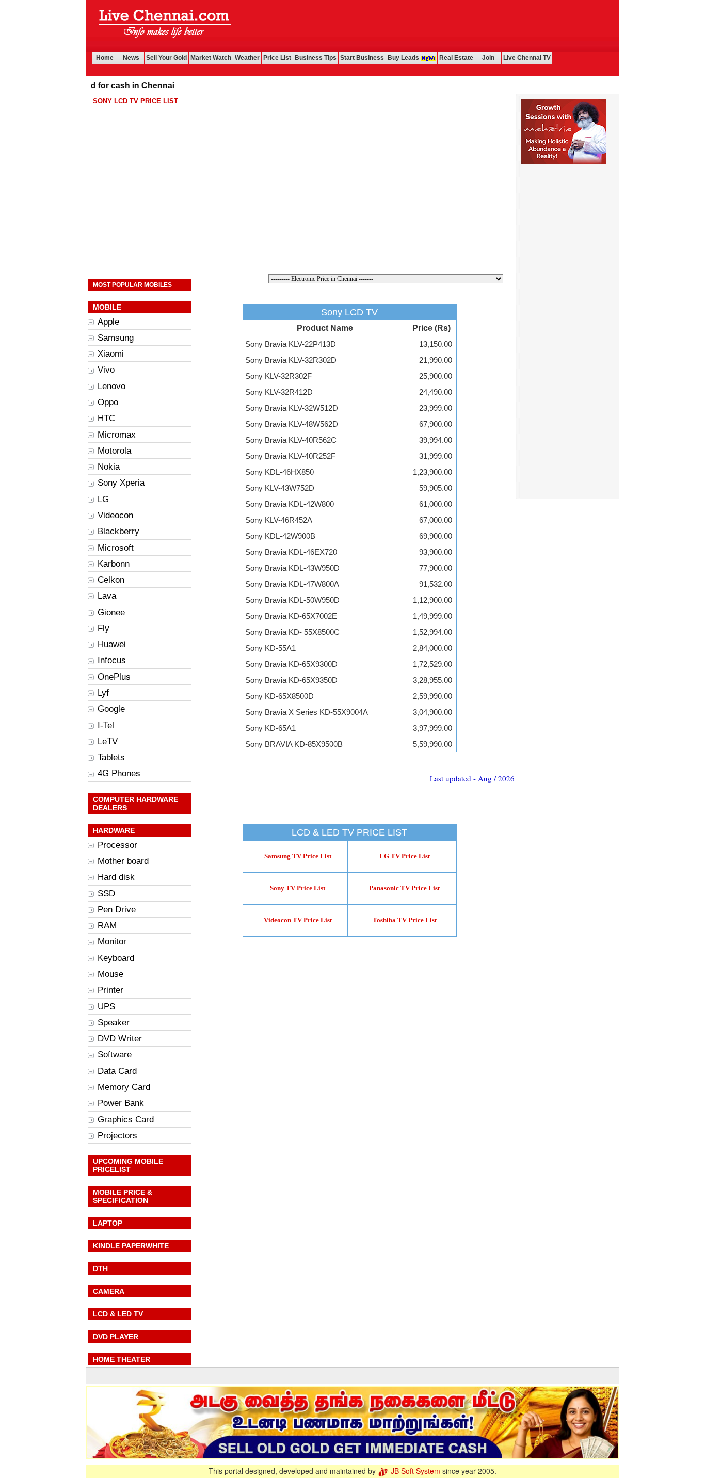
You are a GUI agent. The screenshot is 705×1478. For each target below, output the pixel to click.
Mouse (110, 974)
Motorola (114, 451)
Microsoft (116, 548)
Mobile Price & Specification (122, 1196)
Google (111, 709)
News (131, 57)
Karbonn (114, 564)
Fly (103, 628)
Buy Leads (404, 57)
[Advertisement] (428, 26)
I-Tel (106, 725)
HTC (106, 418)
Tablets (111, 757)
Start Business (362, 57)
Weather (247, 57)
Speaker (114, 1022)
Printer (110, 990)
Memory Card (124, 1087)
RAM (107, 925)
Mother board (123, 861)
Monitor (112, 941)
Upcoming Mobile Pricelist (128, 1165)
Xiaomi (111, 354)
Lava (107, 596)
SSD (106, 893)
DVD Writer (120, 1038)
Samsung (116, 338)
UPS (106, 1006)
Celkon (111, 580)
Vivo (106, 370)
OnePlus (114, 677)
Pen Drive (117, 909)
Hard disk (116, 877)
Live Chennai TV (527, 57)
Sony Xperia (121, 483)
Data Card (117, 1071)
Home (105, 57)
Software (115, 1054)
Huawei (112, 644)
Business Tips (316, 57)
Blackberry (118, 531)
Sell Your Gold (166, 57)
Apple (108, 322)
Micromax (117, 435)
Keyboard (116, 958)
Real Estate (456, 57)
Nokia (109, 467)
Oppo (108, 402)
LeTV (108, 741)
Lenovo (111, 386)
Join (488, 57)
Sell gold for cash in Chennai (97, 85)
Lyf (103, 693)
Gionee (111, 612)
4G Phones (119, 773)
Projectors (117, 1135)
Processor (117, 845)
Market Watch (210, 57)
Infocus (112, 660)
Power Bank (121, 1103)
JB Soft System (414, 1471)
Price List (277, 57)
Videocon (115, 515)
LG (103, 499)
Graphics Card (126, 1119)
